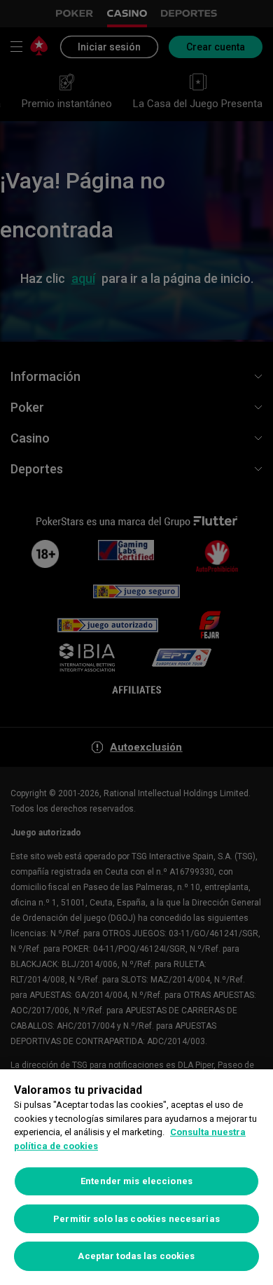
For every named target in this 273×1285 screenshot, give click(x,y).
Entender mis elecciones (136, 1181)
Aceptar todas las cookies (136, 1256)
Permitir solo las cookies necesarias (136, 1219)
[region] (136, 1177)
